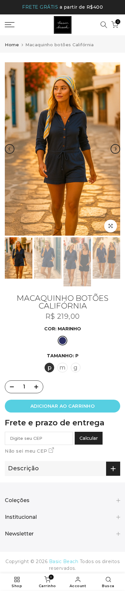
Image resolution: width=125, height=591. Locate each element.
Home (12, 44)
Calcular (88, 438)
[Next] (115, 149)
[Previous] (9, 149)
